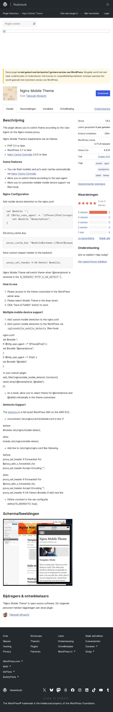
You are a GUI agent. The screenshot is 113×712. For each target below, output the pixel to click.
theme (106, 175)
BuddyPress (11, 676)
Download (103, 93)
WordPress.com (13, 661)
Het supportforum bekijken (92, 261)
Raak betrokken (94, 635)
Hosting (7, 646)
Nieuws (7, 641)
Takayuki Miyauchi (36, 95)
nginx (106, 163)
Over (5, 635)
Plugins (34, 646)
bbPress (9, 671)
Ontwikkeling (67, 108)
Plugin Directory (11, 13)
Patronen (35, 651)
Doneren (91, 646)
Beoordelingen (28, 108)
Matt (7, 666)
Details (9, 108)
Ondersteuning (102, 108)
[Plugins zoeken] (34, 24)
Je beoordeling (86, 238)
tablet (98, 175)
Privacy (7, 651)
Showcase (36, 635)
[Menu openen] (108, 4)
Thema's (35, 641)
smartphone (103, 169)
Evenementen (92, 641)
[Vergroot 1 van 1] (68, 522)
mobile (99, 163)
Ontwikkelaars (65, 646)
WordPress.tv (66, 651)
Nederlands (16, 690)
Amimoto (13, 412)
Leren (61, 635)
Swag (89, 651)
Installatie (48, 108)
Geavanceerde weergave (91, 183)
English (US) (104, 156)
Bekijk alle (104, 238)
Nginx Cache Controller (19, 154)
